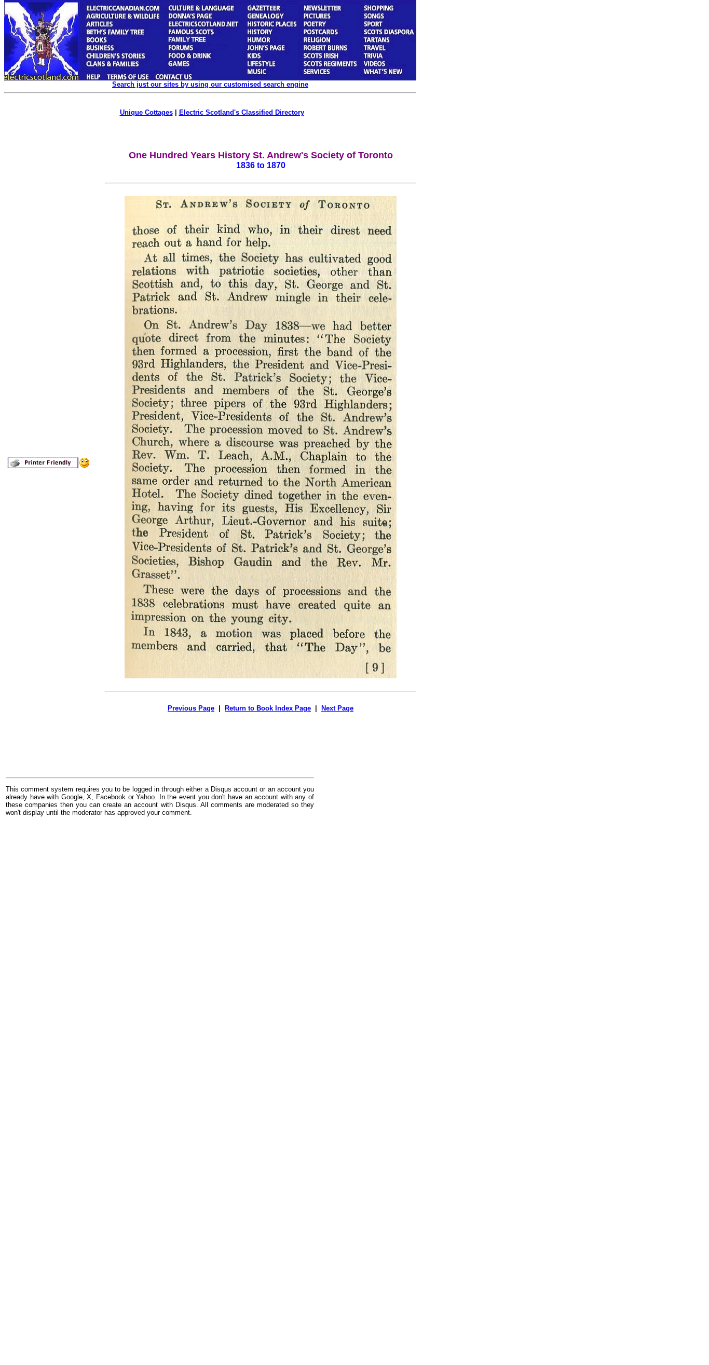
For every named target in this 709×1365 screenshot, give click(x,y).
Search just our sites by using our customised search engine (210, 84)
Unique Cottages (146, 112)
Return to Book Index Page (268, 708)
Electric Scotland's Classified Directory (241, 112)
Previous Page (191, 708)
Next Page (337, 708)
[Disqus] (160, 953)
